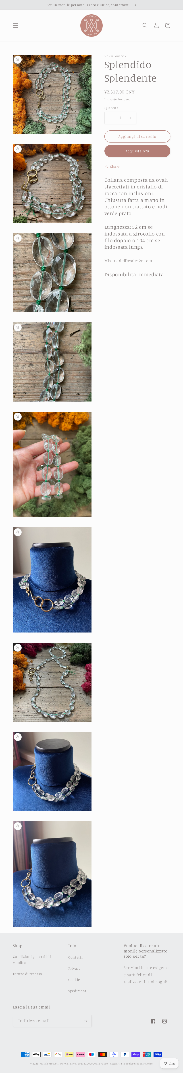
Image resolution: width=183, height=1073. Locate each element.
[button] (15, 25)
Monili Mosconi (49, 1063)
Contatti (75, 957)
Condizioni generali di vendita (32, 959)
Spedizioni (77, 991)
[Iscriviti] (85, 1021)
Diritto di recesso (27, 974)
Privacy (74, 968)
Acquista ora (137, 151)
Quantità (111, 108)
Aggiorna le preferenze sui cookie (131, 1063)
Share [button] (115, 166)
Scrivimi (132, 967)
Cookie (74, 979)
